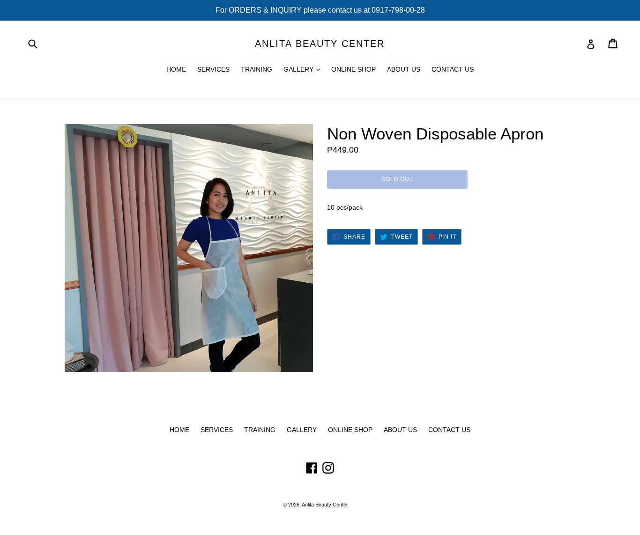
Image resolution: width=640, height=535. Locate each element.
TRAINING (256, 69)
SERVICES (213, 69)
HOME (176, 69)
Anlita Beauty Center (320, 43)
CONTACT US (453, 69)
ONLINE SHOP (353, 69)
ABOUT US (403, 69)
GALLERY (304, 69)
